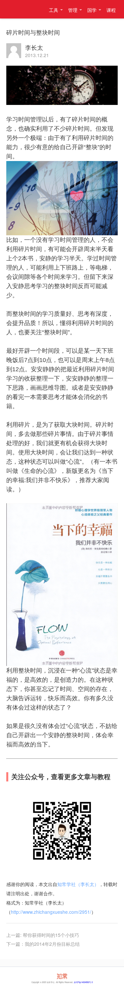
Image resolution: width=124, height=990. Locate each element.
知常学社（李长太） (20, 9)
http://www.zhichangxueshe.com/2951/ (51, 911)
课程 (111, 10)
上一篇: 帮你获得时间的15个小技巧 (42, 935)
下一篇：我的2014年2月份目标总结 (43, 943)
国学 (92, 10)
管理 (72, 10)
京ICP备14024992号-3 (83, 982)
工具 (53, 10)
